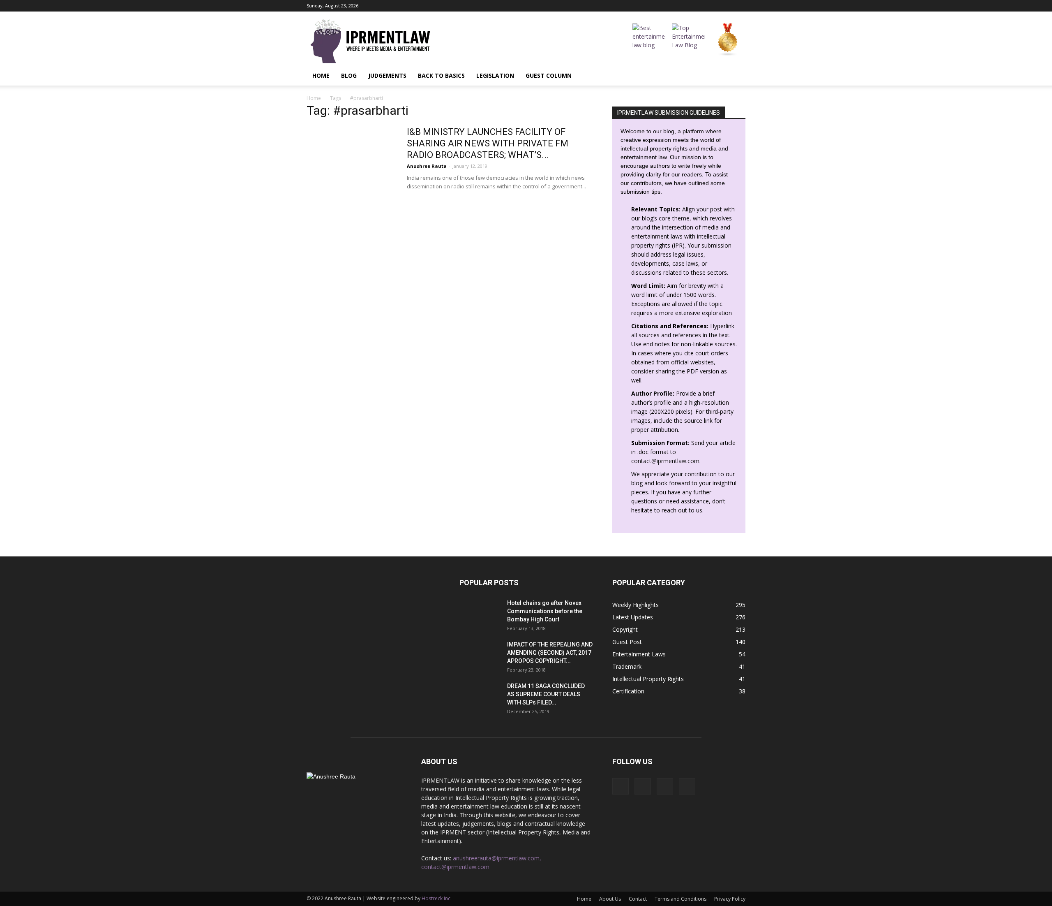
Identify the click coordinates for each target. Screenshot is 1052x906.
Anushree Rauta (427, 166)
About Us (610, 898)
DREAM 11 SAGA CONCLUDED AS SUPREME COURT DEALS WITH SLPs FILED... (546, 694)
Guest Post (627, 642)
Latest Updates (632, 617)
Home (321, 75)
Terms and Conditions (680, 898)
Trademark (626, 666)
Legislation (495, 75)
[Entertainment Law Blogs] (727, 39)
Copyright (625, 629)
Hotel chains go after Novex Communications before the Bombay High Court (544, 611)
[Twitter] (739, 6)
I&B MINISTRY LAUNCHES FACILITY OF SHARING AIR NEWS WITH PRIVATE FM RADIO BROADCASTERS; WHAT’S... (487, 143)
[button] (735, 76)
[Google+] (712, 6)
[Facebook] (698, 6)
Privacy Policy (729, 898)
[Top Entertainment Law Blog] (688, 39)
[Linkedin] (726, 6)
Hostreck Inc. (437, 898)
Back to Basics (441, 75)
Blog (349, 75)
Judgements (387, 75)
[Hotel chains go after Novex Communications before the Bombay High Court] (480, 613)
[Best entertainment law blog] (648, 39)
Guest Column (549, 75)
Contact (638, 898)
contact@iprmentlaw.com (665, 461)
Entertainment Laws (639, 654)
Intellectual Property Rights (648, 679)
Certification (628, 691)
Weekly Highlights (635, 605)
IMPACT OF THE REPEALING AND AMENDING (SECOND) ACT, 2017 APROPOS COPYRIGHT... (550, 652)
